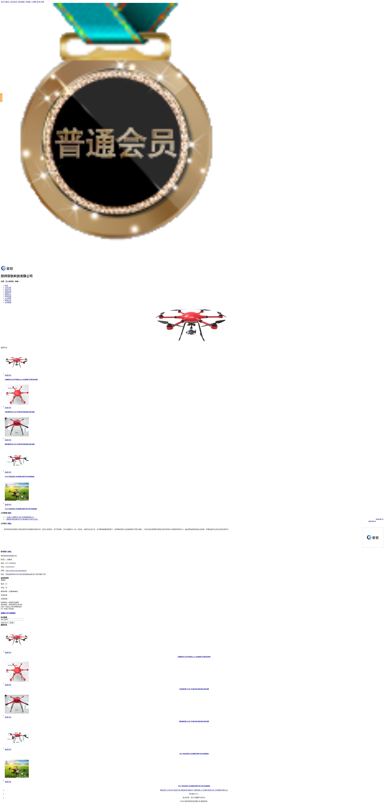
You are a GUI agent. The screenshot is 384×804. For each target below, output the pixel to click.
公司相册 (8, 302)
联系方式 (8, 300)
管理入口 (224, 790)
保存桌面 (21, 2)
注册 (42, 2)
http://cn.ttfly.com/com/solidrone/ (16, 570)
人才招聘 (8, 298)
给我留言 (12, 613)
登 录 (38, 2)
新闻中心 (8, 294)
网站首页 (163, 790)
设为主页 (14, 2)
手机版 (28, 2)
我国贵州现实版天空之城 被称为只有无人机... (22, 519)
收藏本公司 (5, 613)
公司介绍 (8, 288)
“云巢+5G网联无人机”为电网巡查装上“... (20, 517)
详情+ (10, 513)
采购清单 (8, 292)
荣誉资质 (8, 296)
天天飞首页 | (5, 2)
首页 (6, 285)
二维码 (34, 2)
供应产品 (8, 290)
